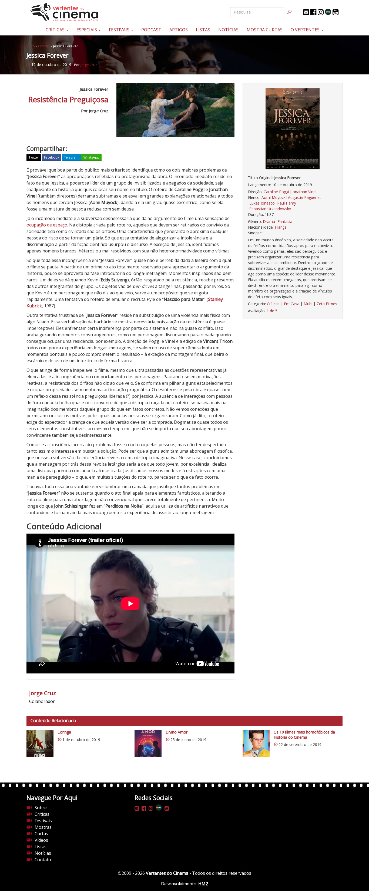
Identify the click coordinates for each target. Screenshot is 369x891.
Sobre (41, 808)
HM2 (203, 884)
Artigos (178, 30)
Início (30, 46)
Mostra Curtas (265, 30)
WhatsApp (91, 157)
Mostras (43, 827)
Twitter (34, 157)
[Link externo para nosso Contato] (306, 12)
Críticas (56, 30)
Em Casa (291, 303)
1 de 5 (272, 310)
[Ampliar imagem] (292, 128)
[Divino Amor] (148, 743)
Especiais (87, 30)
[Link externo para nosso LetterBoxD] (328, 12)
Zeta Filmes (327, 303)
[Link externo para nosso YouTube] (335, 12)
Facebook (51, 157)
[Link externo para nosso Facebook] (313, 12)
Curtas (41, 834)
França (281, 227)
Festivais (119, 30)
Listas (203, 30)
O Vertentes (306, 30)
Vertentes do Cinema (167, 873)
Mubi (308, 303)
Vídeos (41, 840)
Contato (43, 860)
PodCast (151, 30)
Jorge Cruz (88, 64)
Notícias (228, 30)
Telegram (71, 157)
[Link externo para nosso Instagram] (321, 12)
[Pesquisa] (289, 12)
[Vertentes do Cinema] (79, 12)
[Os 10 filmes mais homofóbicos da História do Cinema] (256, 743)
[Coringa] (39, 743)
